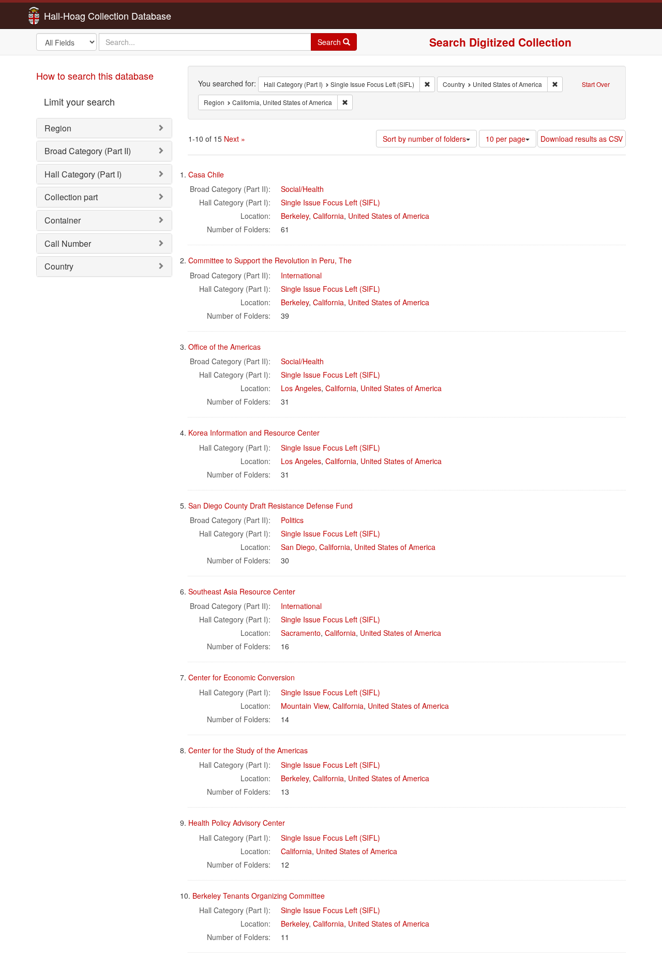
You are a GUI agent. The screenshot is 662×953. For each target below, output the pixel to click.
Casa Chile (206, 174)
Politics (292, 520)
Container (62, 220)
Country (58, 266)
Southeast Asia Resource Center (241, 591)
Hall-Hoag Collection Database (75, 15)
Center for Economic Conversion (241, 677)
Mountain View (304, 706)
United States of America (388, 216)
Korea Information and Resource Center (254, 432)
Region (57, 128)
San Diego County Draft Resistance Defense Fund (270, 505)
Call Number (67, 243)
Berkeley (295, 216)
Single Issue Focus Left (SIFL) (330, 202)
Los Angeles (301, 388)
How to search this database (95, 75)
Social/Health (302, 189)
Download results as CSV (581, 138)
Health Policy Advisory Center (236, 822)
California (328, 216)
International (301, 275)
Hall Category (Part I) (83, 174)
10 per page (505, 138)
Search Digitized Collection (500, 42)
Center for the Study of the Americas (248, 750)
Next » (234, 138)
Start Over (596, 84)
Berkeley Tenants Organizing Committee (258, 895)
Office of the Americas (224, 346)
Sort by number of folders (424, 138)
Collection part (71, 197)
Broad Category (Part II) (87, 151)
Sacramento (301, 633)
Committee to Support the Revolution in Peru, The (270, 260)
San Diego (298, 547)
